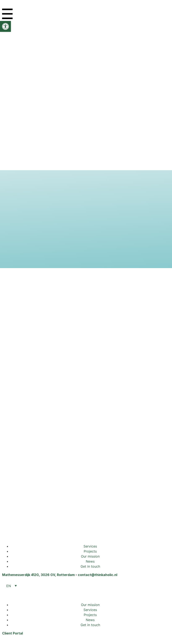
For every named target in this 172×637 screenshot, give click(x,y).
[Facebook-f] (30, 533)
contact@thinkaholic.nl (97, 575)
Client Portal (12, 633)
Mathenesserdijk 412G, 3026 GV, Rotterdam (38, 575)
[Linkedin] (7, 533)
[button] (5, 26)
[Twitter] (19, 533)
